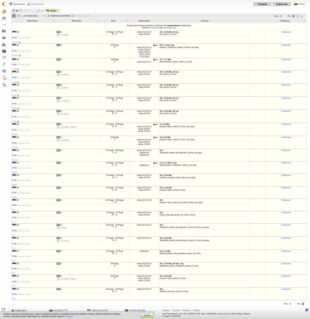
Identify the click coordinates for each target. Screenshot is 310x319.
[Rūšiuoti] (53, 20)
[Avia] (4, 24)
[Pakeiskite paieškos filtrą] (38, 11)
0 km (14, 38)
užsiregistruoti (170, 28)
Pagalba (166, 310)
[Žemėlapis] (4, 38)
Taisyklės (176, 310)
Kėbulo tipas (31, 16)
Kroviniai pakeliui (82, 16)
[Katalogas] (4, 51)
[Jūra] (4, 18)
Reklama (187, 310)
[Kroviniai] (4, 11)
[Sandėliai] (4, 84)
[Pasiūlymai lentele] (13, 15)
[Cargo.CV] (4, 77)
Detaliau (69, 316)
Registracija (281, 4)
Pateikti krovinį (37, 4)
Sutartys (196, 310)
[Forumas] (4, 44)
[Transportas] (4, 31)
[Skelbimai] (4, 57)
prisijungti (154, 28)
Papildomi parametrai (60, 16)
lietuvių (301, 4)
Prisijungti (262, 4)
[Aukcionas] (4, 64)
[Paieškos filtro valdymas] (42, 11)
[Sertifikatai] (4, 71)
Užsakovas (286, 32)
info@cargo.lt (21, 310)
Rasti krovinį (19, 4)
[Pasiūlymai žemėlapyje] (19, 15)
